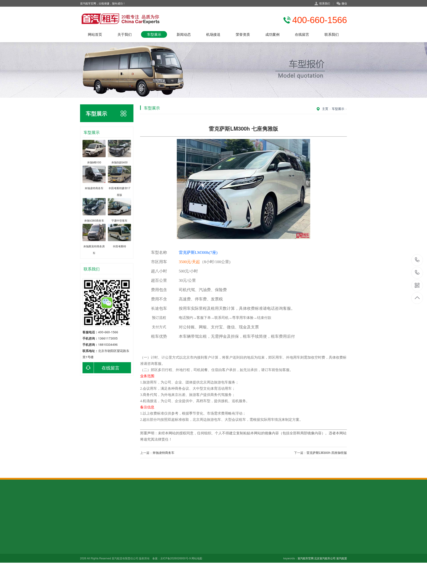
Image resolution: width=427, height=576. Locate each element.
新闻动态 (184, 34)
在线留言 (302, 34)
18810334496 (417, 273)
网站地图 (196, 558)
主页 (325, 108)
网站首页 (95, 34)
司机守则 (86, 542)
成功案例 (272, 34)
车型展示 (154, 34)
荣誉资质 (243, 34)
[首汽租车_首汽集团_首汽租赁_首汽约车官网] (120, 19)
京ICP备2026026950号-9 (175, 558)
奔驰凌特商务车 (163, 452)
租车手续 (86, 548)
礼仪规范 (86, 536)
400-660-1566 (417, 260)
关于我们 (124, 34)
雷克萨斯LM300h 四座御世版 (326, 452)
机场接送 (213, 34)
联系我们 (331, 34)
